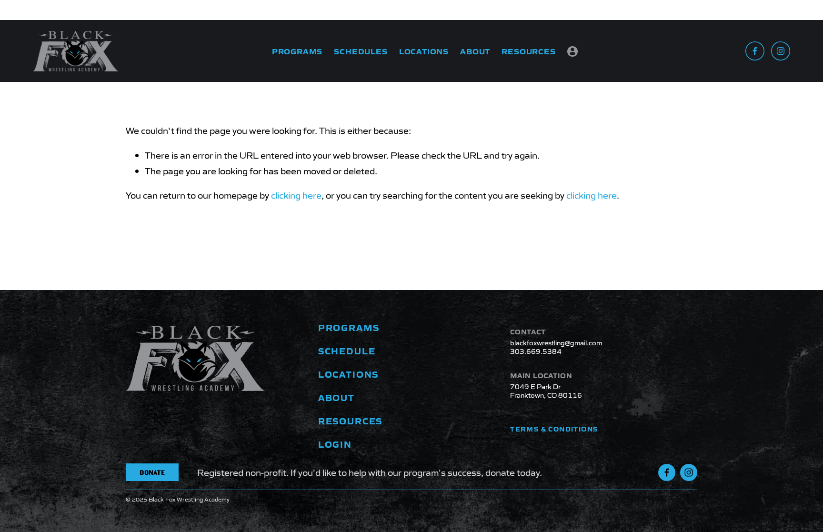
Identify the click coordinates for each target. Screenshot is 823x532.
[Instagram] (780, 50)
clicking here (296, 195)
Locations (424, 51)
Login (572, 52)
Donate (152, 472)
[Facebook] (754, 50)
